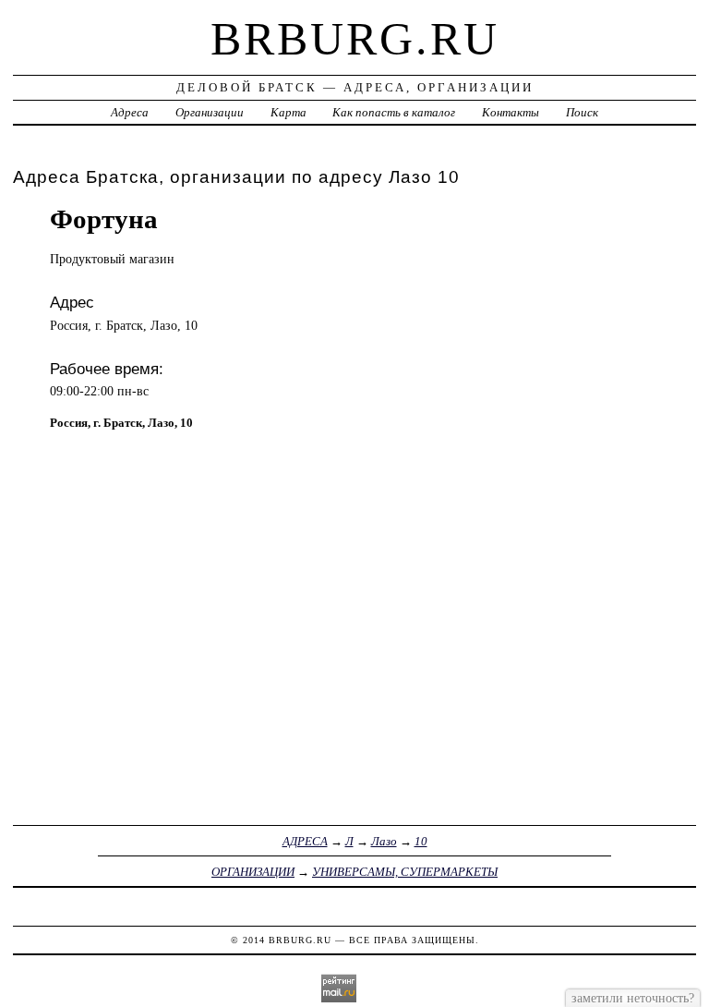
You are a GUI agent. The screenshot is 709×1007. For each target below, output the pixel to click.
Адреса (130, 112)
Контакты (510, 112)
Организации (209, 112)
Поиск (582, 112)
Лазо (384, 841)
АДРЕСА (305, 841)
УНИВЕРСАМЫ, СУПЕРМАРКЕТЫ (405, 872)
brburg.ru (354, 39)
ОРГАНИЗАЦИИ (252, 872)
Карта (288, 112)
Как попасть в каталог (393, 112)
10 (421, 841)
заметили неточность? (632, 997)
